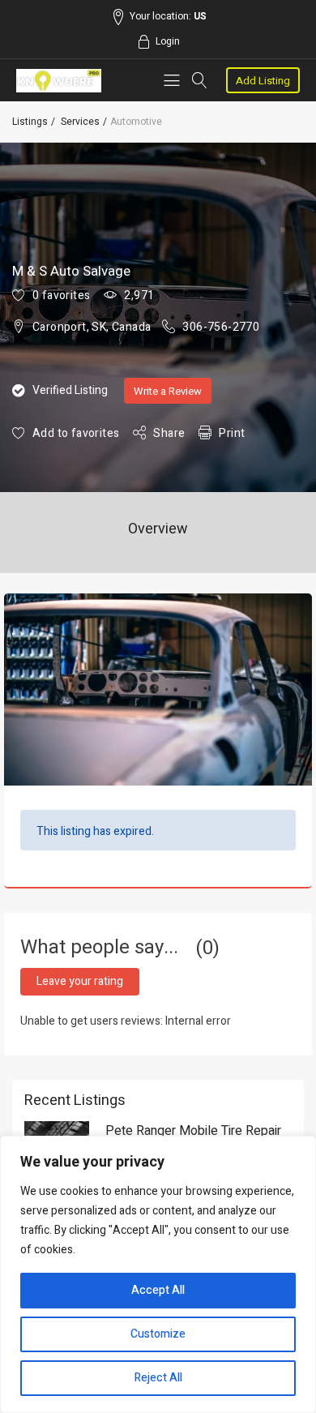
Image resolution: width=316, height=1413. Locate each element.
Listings (30, 121)
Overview (158, 529)
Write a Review (168, 391)
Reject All (158, 1377)
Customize (158, 1333)
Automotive (136, 121)
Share (169, 433)
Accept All (158, 1290)
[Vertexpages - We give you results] (58, 80)
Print (232, 433)
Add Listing (263, 80)
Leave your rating (79, 981)
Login (168, 41)
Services (80, 121)
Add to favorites (75, 433)
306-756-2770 (220, 327)
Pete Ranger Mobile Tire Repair (193, 1131)
